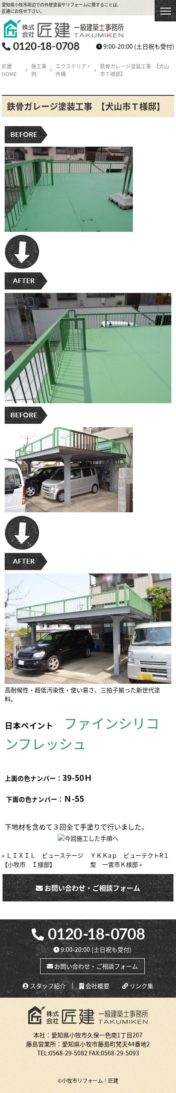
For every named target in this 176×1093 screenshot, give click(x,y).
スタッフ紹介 (47, 986)
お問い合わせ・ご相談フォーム (91, 888)
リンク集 (140, 986)
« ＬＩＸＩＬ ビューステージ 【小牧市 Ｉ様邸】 (45, 859)
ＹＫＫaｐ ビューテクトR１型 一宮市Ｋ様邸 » (129, 859)
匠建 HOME (9, 69)
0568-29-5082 (68, 1053)
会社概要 (96, 986)
